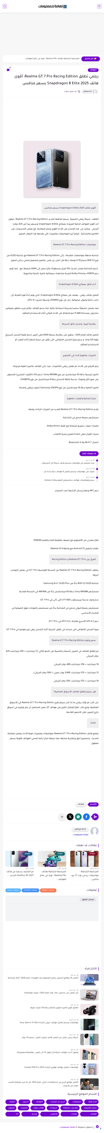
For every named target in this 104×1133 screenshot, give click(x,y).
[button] (86, 816)
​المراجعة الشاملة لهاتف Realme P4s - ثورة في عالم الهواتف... (51, 59)
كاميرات (24, 1108)
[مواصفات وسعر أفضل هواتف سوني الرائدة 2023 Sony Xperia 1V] (89, 1024)
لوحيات (74, 1114)
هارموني (54, 1114)
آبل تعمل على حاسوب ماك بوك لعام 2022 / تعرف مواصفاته (51, 993)
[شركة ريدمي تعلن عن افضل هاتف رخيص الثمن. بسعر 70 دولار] (89, 1039)
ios (17, 1114)
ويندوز (34, 1114)
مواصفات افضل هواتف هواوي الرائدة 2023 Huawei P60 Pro (51, 1067)
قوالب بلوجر (38, 1108)
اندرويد (26, 1102)
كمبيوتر (11, 1108)
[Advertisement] (52, 34)
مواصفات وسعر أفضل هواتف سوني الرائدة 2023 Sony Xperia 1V (49, 1023)
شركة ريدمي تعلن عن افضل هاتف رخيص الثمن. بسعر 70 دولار (50, 1038)
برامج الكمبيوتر (90, 1108)
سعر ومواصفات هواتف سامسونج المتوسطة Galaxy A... (69, 480)
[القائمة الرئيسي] (99, 6)
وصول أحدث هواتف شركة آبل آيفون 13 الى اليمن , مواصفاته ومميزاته (47, 1053)
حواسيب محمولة (70, 1108)
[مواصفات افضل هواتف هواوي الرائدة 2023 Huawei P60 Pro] (89, 1069)
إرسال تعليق (88, 900)
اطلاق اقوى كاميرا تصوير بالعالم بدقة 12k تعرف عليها (54, 1008)
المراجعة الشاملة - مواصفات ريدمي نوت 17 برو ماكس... (85, 876)
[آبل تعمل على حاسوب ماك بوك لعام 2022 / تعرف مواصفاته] (89, 995)
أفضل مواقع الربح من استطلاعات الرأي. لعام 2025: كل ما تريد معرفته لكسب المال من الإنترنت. (43, 1084)
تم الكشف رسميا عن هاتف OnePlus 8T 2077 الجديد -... (20, 874)
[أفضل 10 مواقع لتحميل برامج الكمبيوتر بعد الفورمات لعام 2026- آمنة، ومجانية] (89, 980)
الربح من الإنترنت (57, 1102)
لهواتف (93, 1114)
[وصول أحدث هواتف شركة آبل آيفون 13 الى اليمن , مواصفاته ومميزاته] (89, 1054)
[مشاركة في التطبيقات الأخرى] (62, 816)
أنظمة (12, 1102)
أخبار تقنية (92, 1102)
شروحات (53, 1108)
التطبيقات (76, 1102)
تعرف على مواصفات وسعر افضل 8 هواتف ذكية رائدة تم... (68, 472)
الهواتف (93, 70)
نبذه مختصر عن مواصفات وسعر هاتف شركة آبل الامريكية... (67, 463)
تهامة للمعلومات (80, 835)
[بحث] (5, 6)
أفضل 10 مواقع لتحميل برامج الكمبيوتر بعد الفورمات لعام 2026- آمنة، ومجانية (43, 978)
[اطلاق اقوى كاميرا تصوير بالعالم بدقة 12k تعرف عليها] (89, 1009)
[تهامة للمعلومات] (52, 6)
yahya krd (87, 92)
